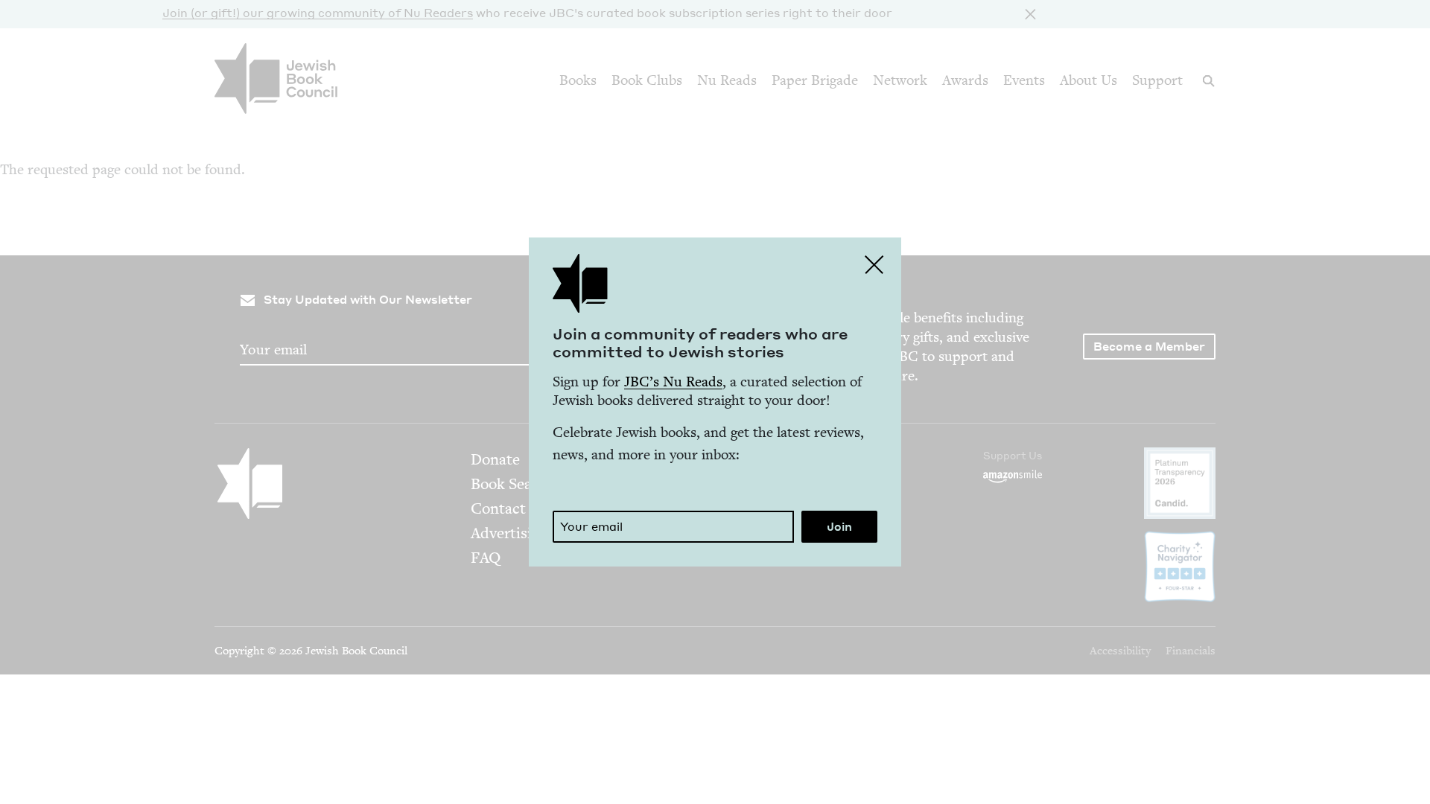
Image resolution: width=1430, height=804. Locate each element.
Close (874, 264)
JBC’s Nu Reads (673, 381)
